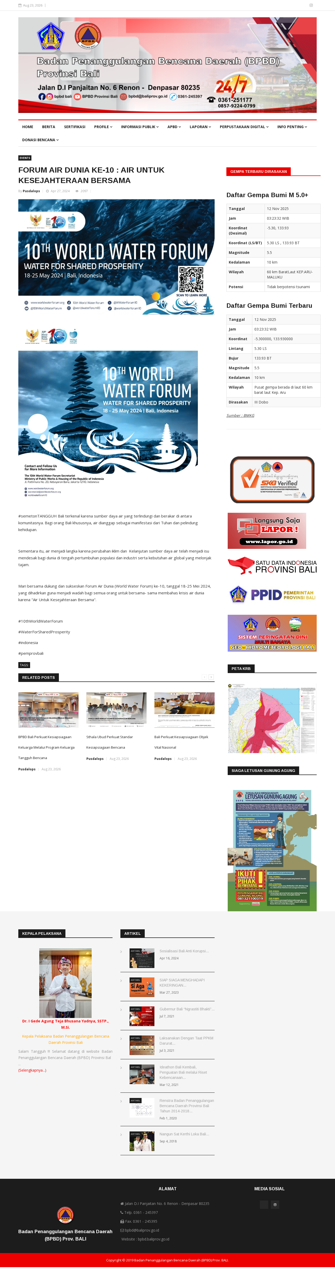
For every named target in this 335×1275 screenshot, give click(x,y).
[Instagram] (311, 5)
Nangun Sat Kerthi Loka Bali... (184, 1134)
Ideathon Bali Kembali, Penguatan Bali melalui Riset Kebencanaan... (183, 1072)
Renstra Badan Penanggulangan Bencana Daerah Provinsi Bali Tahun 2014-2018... (187, 1105)
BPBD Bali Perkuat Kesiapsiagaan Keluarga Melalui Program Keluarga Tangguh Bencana (46, 747)
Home (27, 126)
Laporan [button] (199, 126)
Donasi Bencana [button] (39, 139)
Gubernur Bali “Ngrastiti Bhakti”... (187, 1009)
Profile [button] (102, 126)
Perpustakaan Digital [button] (243, 126)
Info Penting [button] (291, 126)
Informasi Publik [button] (138, 126)
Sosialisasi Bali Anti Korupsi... (184, 951)
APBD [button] (173, 126)
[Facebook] (304, 5)
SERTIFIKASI (74, 126)
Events (25, 158)
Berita (48, 126)
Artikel (135, 950)
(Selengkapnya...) (32, 1070)
